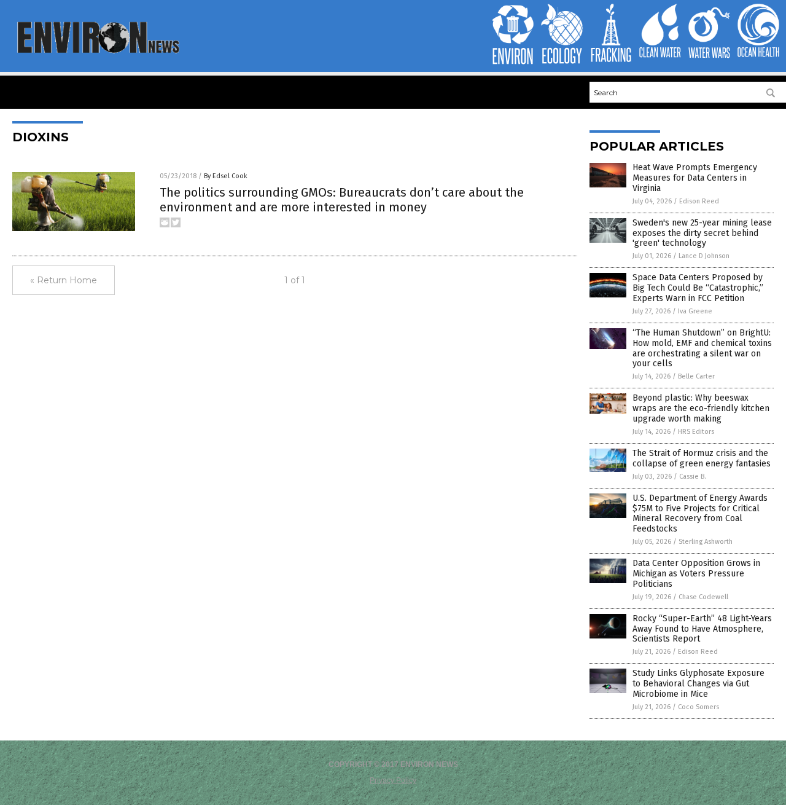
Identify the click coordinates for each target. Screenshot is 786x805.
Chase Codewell (703, 597)
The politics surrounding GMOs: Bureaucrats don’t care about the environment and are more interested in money (342, 199)
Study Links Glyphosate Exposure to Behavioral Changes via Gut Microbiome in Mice (698, 683)
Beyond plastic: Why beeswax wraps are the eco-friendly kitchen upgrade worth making (700, 408)
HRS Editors (696, 432)
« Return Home (63, 280)
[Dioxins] (97, 52)
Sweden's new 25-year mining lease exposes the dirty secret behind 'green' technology (702, 233)
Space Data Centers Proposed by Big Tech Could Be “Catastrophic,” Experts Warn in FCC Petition (697, 288)
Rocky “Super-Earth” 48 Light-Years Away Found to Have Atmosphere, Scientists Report (702, 629)
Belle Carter (696, 376)
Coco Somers (698, 707)
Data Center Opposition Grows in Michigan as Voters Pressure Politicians (696, 573)
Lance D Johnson (704, 256)
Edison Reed (699, 201)
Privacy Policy (393, 780)
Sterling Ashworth (706, 542)
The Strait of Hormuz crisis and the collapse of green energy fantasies (701, 458)
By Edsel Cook (225, 176)
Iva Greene (695, 311)
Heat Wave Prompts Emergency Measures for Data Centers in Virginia (694, 178)
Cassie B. (692, 477)
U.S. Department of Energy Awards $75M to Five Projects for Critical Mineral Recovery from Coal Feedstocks (700, 513)
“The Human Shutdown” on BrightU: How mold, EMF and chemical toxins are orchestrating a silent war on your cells (702, 348)
